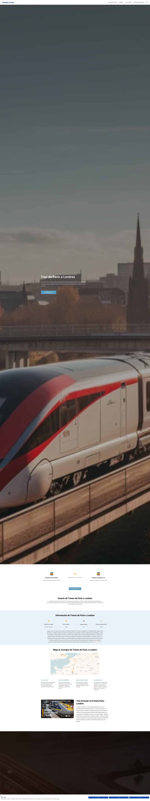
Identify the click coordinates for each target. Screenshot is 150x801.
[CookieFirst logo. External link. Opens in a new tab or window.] (1, 796)
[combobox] (46, 571)
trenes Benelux (97, 660)
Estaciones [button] (128, 2)
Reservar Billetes (139, 2)
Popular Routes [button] (112, 2)
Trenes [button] (121, 2)
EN (147, 2)
